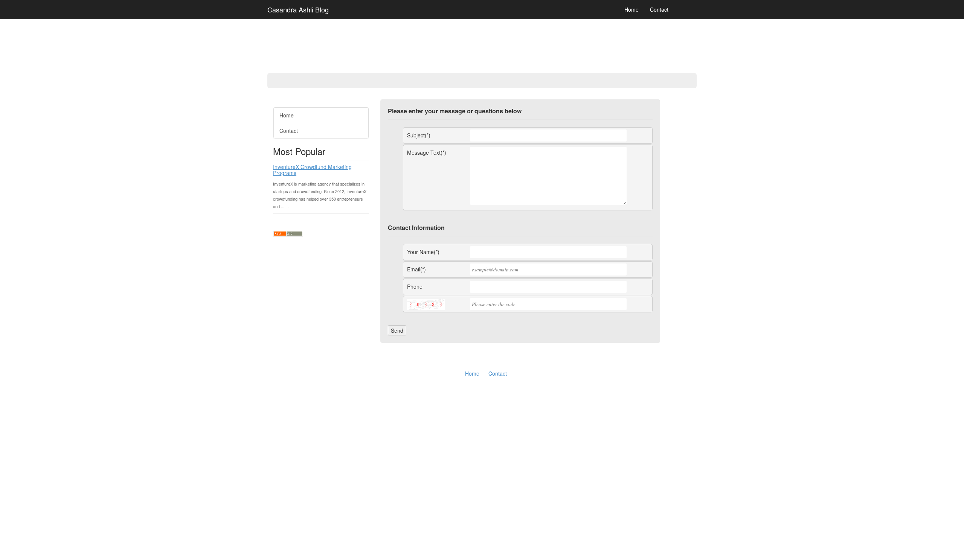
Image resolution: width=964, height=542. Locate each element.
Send (397, 330)
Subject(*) (418, 135)
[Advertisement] (30, 214)
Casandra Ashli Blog (298, 9)
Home (631, 9)
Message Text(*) (426, 152)
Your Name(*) (423, 252)
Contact (659, 9)
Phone (415, 286)
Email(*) (416, 269)
